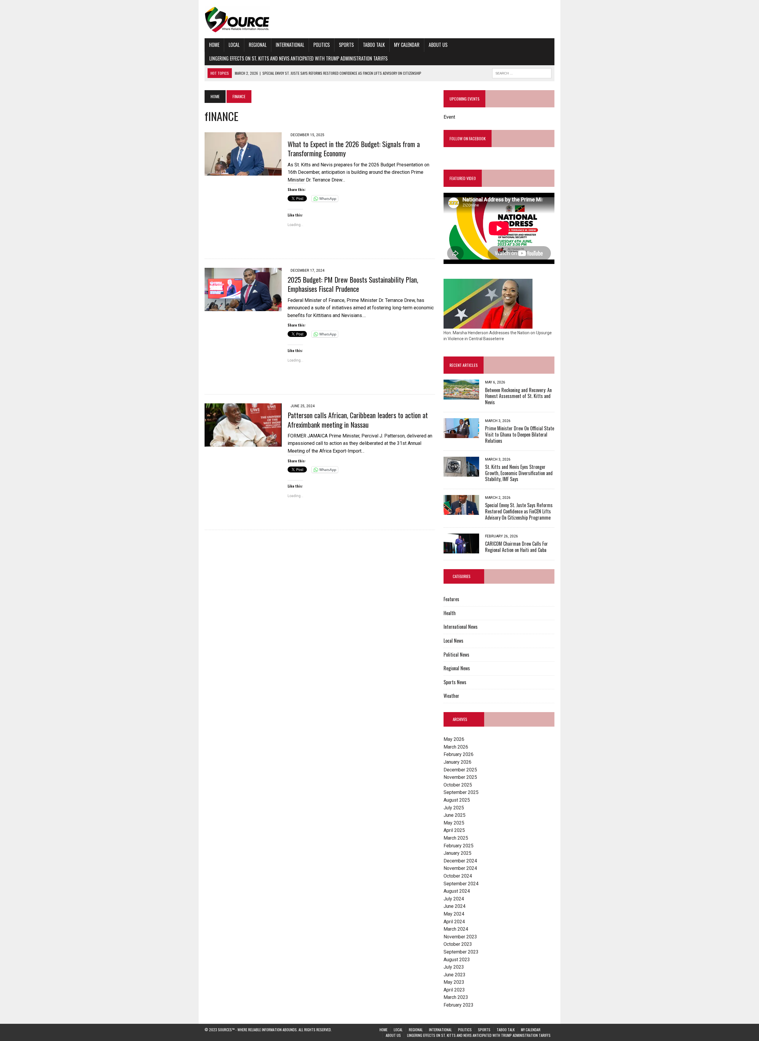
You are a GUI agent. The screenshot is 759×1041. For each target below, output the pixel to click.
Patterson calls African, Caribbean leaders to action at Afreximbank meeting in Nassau (358, 419)
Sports (346, 44)
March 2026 (456, 747)
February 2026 (458, 754)
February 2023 (458, 1005)
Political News (456, 654)
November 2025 (460, 777)
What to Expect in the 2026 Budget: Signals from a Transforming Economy (354, 148)
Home (214, 44)
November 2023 (460, 937)
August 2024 (457, 891)
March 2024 (456, 929)
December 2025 (460, 770)
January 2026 (457, 762)
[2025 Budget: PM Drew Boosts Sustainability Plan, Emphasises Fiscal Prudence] (243, 307)
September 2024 (461, 883)
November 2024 (460, 868)
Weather (451, 695)
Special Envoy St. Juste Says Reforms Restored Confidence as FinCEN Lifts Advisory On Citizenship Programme (519, 511)
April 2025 (454, 830)
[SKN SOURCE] (379, 19)
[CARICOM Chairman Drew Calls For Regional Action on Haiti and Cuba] (461, 549)
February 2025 (458, 846)
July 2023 (454, 967)
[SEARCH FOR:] (521, 72)
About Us (438, 44)
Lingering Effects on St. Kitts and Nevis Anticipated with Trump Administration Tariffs (298, 58)
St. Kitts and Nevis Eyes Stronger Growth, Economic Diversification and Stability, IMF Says (519, 473)
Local (234, 44)
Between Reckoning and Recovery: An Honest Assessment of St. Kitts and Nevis (518, 396)
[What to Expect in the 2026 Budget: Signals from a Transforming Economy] (243, 171)
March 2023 (456, 997)
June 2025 (454, 815)
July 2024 (454, 899)
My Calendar (407, 44)
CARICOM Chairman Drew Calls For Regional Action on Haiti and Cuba (516, 546)
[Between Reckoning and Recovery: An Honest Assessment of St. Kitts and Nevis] (461, 396)
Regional (258, 44)
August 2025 (457, 800)
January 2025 (457, 853)
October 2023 (458, 944)
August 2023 (457, 959)
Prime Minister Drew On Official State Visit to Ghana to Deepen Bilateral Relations (519, 434)
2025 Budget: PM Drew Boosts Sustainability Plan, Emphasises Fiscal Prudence (353, 284)
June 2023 (454, 975)
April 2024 (454, 921)
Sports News (455, 682)
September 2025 (461, 792)
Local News (453, 640)
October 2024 (458, 876)
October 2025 (458, 785)
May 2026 (454, 739)
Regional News (457, 668)
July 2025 (454, 808)
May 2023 (454, 982)
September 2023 (461, 952)
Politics (321, 44)
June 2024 (454, 906)
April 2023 (454, 990)
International (290, 44)
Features (451, 599)
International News (461, 626)
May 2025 (454, 823)
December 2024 (460, 861)
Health (450, 613)
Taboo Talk (374, 44)
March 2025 (456, 838)
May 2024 (454, 914)
